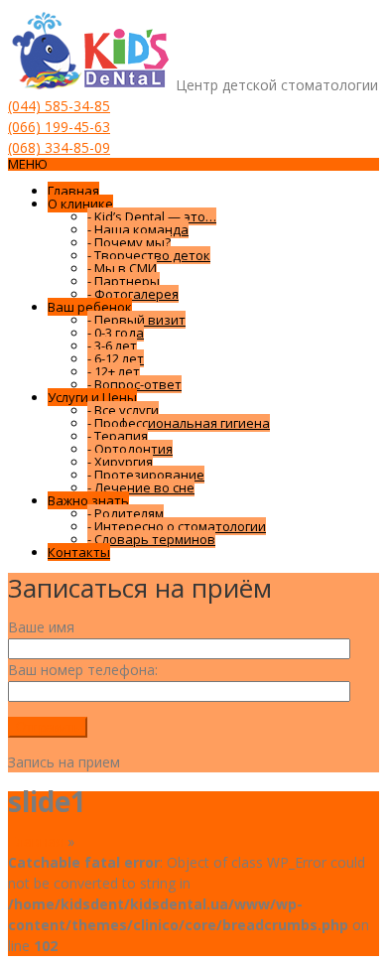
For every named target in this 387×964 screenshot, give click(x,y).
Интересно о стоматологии (176, 526)
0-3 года (115, 333)
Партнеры (123, 281)
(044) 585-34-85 (59, 105)
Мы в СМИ (122, 268)
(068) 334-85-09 (59, 147)
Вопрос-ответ (134, 384)
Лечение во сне (140, 487)
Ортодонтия (130, 449)
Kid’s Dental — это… (151, 216)
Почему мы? (129, 242)
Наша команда (138, 229)
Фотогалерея (133, 294)
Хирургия (120, 462)
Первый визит (136, 320)
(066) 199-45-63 (59, 126)
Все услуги (123, 410)
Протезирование (145, 474)
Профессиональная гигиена (178, 423)
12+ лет (113, 371)
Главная (73, 191)
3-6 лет (112, 345)
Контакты (79, 552)
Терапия (117, 436)
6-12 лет (115, 358)
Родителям (125, 513)
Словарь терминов (151, 539)
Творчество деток (148, 255)
